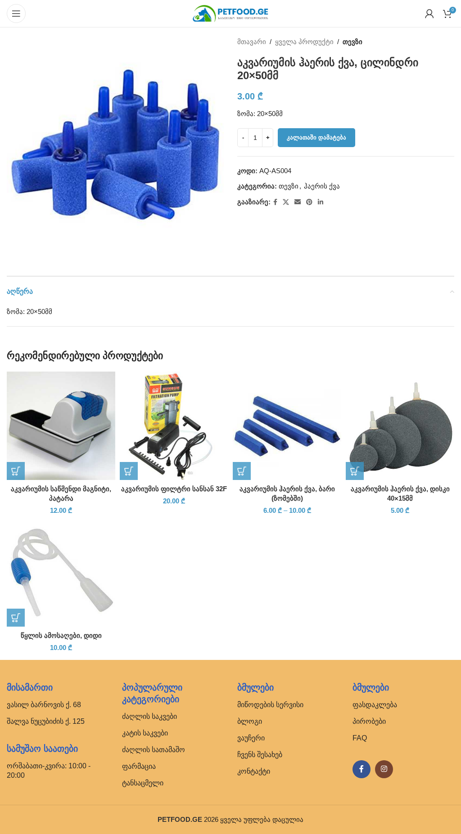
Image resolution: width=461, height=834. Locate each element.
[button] (16, 471)
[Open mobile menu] (16, 13)
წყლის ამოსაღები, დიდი (61, 635)
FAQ (360, 738)
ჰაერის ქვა (322, 186)
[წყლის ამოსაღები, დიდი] (61, 572)
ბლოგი (249, 721)
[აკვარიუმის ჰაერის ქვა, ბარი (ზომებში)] (287, 426)
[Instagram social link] (384, 769)
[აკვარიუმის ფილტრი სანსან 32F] (174, 426)
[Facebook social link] (275, 202)
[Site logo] (230, 13)
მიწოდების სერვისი (270, 704)
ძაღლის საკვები (149, 716)
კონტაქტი (253, 771)
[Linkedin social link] (320, 202)
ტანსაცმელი (142, 783)
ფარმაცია (139, 766)
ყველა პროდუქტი (304, 41)
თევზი (352, 41)
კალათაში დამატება (316, 137)
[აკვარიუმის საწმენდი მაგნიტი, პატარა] (61, 426)
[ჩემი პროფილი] (429, 13)
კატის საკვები (145, 733)
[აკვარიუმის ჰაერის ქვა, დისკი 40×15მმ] (400, 426)
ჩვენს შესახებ (259, 754)
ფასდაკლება (375, 704)
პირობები (369, 721)
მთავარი (251, 41)
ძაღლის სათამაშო (153, 749)
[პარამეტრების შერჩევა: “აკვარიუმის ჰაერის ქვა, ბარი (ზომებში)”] (242, 471)
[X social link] (286, 202)
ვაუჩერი (251, 738)
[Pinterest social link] (309, 202)
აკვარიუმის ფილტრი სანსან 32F (174, 489)
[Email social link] (297, 202)
